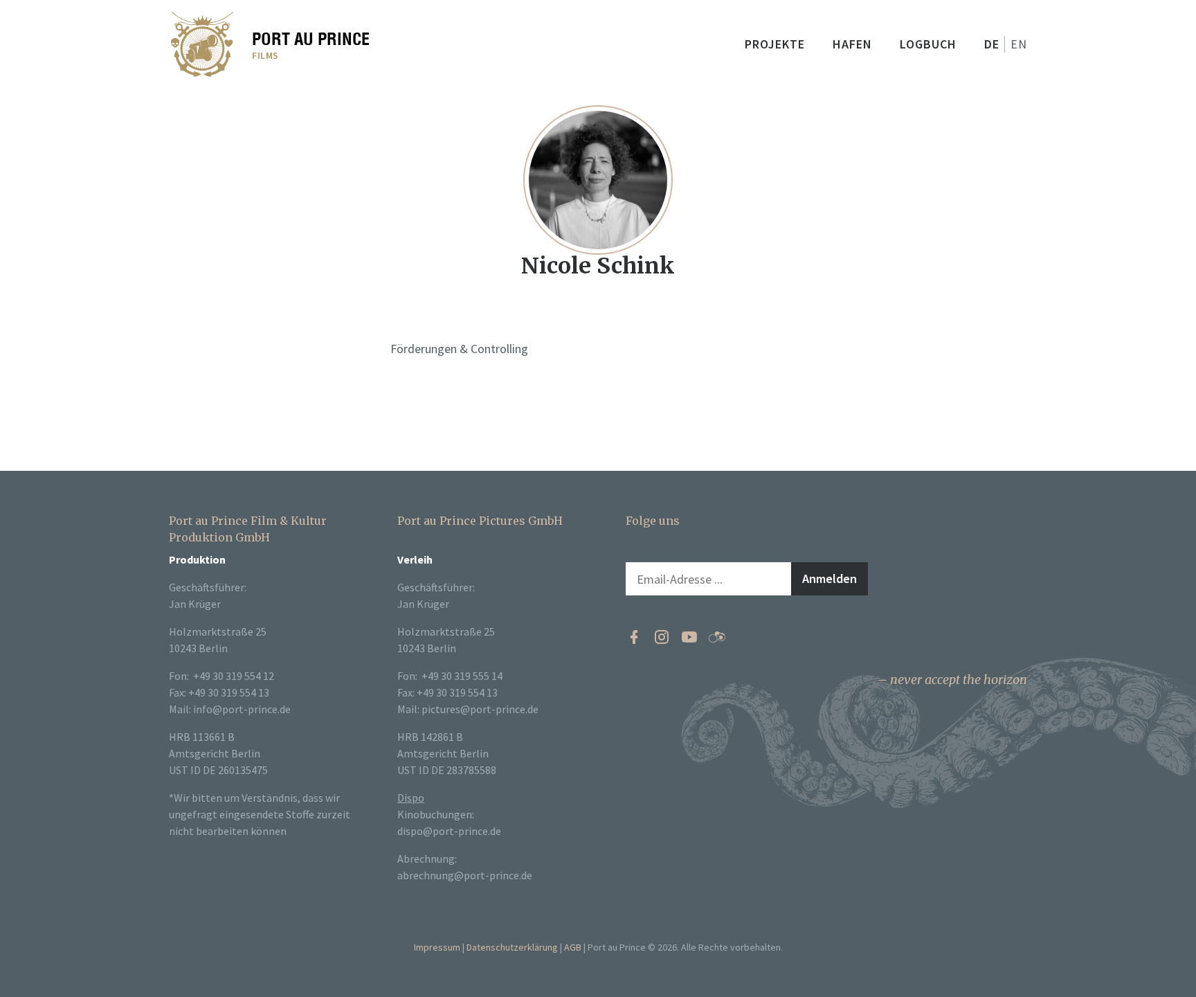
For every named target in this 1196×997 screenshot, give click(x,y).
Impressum (437, 947)
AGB (572, 947)
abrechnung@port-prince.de (464, 875)
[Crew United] (717, 637)
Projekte (775, 44)
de (991, 44)
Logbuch (928, 44)
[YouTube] (689, 637)
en (1019, 44)
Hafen (852, 44)
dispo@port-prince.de (449, 831)
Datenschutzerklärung (512, 947)
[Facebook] (634, 637)
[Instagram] (661, 637)
